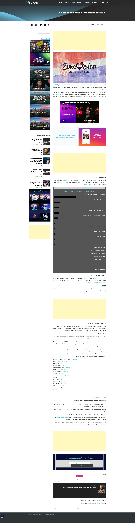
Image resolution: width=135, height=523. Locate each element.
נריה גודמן (92, 24)
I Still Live (63, 369)
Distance (63, 384)
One (79, 414)
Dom (63, 365)
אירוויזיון (102, 2)
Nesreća (104, 293)
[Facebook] (104, 496)
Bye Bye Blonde (61, 182)
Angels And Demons (87, 184)
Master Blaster (62, 386)
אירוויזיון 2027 (94, 2)
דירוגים (73, 2)
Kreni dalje (62, 392)
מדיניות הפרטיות (32, 514)
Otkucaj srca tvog (62, 417)
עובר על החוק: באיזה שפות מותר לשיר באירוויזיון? (36, 151)
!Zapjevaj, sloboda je (101, 353)
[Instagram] (102, 496)
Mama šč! (60, 390)
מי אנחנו (60, 2)
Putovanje (74, 359)
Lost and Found (66, 377)
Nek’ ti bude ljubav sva (100, 351)
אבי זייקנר (83, 503)
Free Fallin (60, 373)
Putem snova (66, 371)
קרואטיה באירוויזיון (70, 508)
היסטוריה (86, 2)
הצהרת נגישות (39, 514)
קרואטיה (54, 508)
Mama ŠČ (99, 291)
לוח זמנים (67, 2)
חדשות (75, 508)
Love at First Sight (62, 361)
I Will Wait (66, 375)
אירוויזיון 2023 (59, 85)
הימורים (79, 2)
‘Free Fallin (67, 180)
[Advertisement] (79, 40)
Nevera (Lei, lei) (60, 94)
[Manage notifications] (132, 516)
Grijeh (62, 363)
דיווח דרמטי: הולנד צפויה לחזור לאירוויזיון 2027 (36, 141)
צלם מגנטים (99, 500)
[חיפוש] (107, 2)
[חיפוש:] (44, 32)
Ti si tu (70, 409)
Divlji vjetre (73, 404)
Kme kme (68, 367)
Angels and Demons (67, 381)
